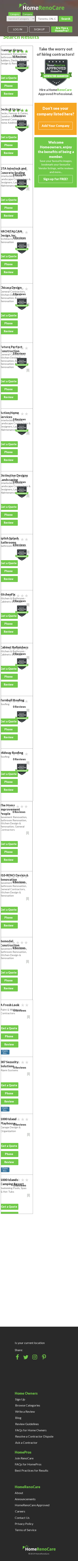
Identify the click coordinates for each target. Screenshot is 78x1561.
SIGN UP (39, 29)
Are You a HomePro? (62, 29)
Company (27, 14)
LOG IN (17, 29)
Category (14, 14)
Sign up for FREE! (55, 179)
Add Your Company (55, 125)
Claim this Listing (5, 1052)
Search (65, 18)
